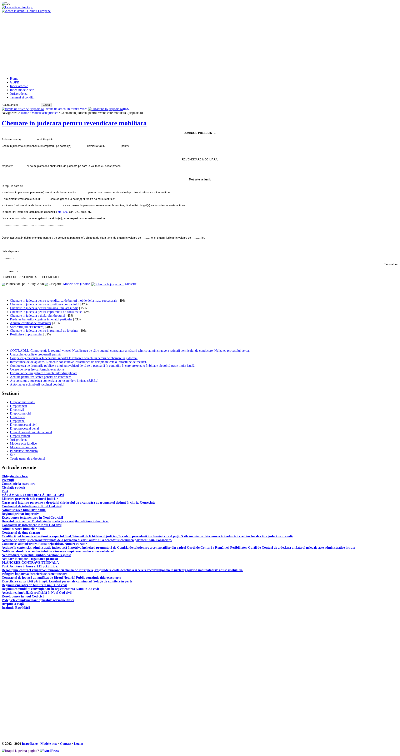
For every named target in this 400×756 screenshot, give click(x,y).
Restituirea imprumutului (26, 334)
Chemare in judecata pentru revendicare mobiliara (74, 123)
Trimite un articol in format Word (65, 109)
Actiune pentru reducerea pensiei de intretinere (40, 377)
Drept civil (17, 409)
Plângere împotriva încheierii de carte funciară (34, 574)
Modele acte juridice (44, 113)
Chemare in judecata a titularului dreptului (37, 315)
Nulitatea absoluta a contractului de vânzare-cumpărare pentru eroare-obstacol (58, 551)
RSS (126, 109)
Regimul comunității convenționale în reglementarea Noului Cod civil (50, 589)
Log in (78, 743)
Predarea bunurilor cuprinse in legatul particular (41, 319)
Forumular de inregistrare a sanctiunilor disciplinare (43, 373)
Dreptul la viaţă (13, 604)
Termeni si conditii (22, 97)
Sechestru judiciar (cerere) (27, 327)
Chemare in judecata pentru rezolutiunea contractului (44, 304)
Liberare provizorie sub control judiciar (30, 498)
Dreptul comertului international (31, 432)
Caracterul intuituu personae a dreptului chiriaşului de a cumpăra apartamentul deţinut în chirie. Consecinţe (78, 502)
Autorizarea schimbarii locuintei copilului (37, 384)
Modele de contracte (23, 447)
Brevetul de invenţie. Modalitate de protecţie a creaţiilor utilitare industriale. (55, 521)
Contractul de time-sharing (21, 532)
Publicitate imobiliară (24, 451)
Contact (66, 743)
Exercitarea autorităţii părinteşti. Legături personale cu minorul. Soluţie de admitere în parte (67, 581)
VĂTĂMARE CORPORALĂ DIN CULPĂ (33, 495)
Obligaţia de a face (15, 476)
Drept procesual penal (24, 428)
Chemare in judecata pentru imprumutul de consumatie (46, 312)
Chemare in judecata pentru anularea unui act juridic (44, 308)
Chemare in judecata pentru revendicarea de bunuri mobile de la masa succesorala (63, 300)
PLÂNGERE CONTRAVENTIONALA (30, 562)
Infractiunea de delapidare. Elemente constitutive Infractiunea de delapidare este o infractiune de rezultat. (78, 362)
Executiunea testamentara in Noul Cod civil (32, 517)
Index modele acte (22, 90)
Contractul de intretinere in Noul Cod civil (31, 506)
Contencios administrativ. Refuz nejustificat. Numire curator (44, 544)
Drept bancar (18, 406)
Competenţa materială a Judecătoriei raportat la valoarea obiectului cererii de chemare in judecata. (74, 358)
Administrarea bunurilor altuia (24, 510)
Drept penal (17, 421)
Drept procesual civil (23, 424)
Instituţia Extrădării (16, 607)
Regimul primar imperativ (20, 513)
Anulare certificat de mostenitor (30, 323)
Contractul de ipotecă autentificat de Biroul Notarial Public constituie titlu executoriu (61, 577)
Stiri (12, 454)
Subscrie (130, 284)
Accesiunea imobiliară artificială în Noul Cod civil (36, 592)
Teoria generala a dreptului (27, 458)
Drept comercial (20, 413)
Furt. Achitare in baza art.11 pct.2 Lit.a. (30, 566)
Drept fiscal (17, 417)
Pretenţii (8, 480)
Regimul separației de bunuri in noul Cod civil (34, 585)
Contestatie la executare (18, 483)
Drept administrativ (22, 402)
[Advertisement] (200, 44)
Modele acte (48, 743)
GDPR (14, 82)
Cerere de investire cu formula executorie (37, 369)
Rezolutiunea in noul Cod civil (23, 596)
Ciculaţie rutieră (13, 487)
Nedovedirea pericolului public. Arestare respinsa (36, 555)
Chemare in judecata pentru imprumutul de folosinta (44, 330)
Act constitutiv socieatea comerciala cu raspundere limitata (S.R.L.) (54, 380)
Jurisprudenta (19, 93)
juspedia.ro (30, 743)
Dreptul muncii (20, 436)
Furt (5, 491)
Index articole (19, 86)
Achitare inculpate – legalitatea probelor (30, 559)
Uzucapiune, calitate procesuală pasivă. (35, 354)
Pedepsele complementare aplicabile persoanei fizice (38, 600)
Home (14, 78)
